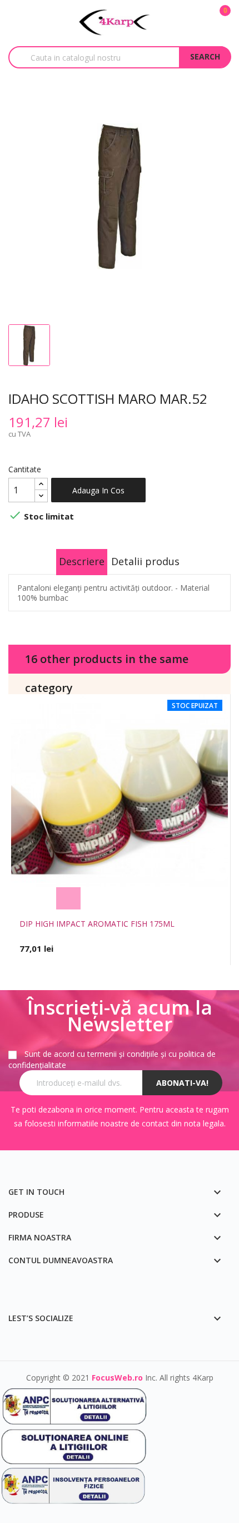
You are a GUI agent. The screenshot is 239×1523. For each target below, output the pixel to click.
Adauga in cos (98, 490)
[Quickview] (171, 898)
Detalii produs (145, 561)
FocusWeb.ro (117, 1377)
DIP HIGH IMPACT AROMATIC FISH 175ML (97, 923)
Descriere (81, 561)
